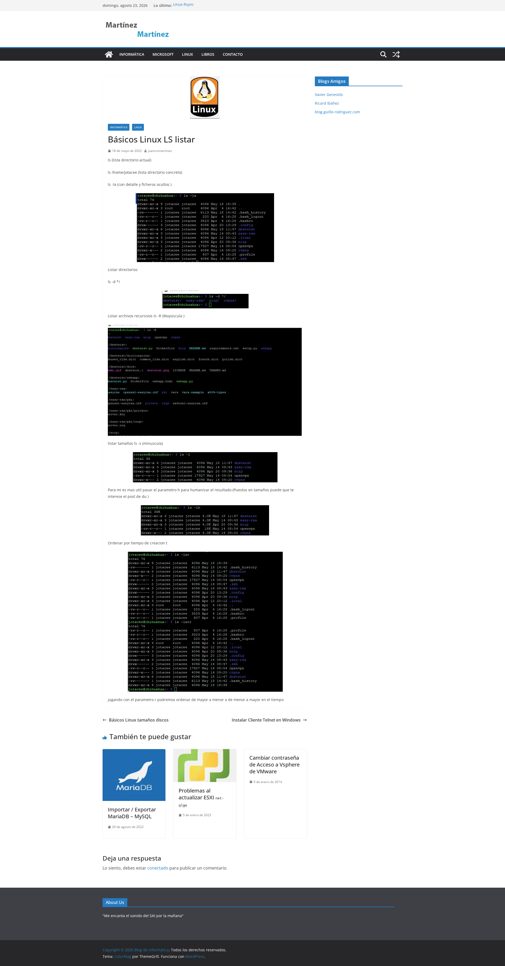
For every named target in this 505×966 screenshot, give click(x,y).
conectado (157, 868)
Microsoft (163, 54)
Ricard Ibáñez (327, 103)
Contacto (233, 54)
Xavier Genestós (329, 94)
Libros (207, 54)
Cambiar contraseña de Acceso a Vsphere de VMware (274, 764)
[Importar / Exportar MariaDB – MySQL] (134, 753)
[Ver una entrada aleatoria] (396, 54)
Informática (131, 54)
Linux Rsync (183, 5)
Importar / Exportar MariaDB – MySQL (132, 813)
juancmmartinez (160, 151)
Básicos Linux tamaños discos (139, 720)
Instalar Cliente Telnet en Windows (266, 720)
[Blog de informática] (109, 54)
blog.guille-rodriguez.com (337, 111)
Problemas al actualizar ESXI (201, 797)
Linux (187, 54)
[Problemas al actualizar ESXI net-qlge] (204, 753)
